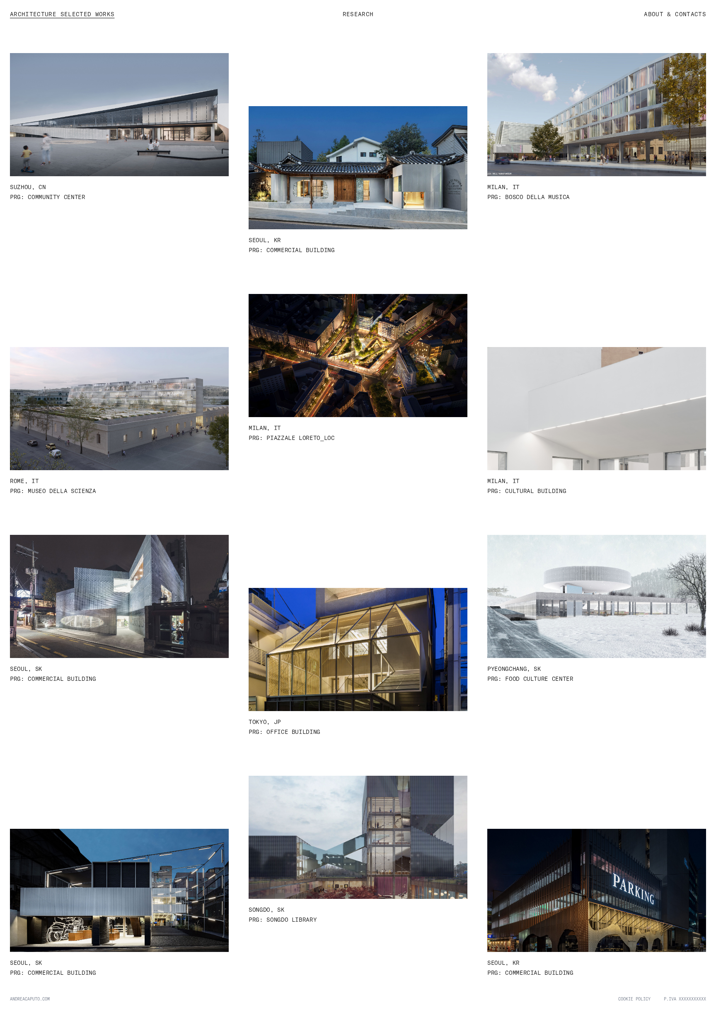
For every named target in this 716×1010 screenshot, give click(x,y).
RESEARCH (358, 13)
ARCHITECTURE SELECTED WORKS (62, 13)
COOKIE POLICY (634, 998)
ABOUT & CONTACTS (675, 13)
